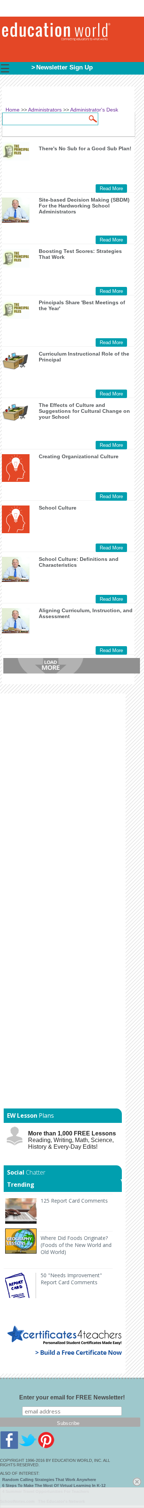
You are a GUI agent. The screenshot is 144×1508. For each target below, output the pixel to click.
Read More (111, 188)
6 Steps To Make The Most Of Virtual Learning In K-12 (54, 1485)
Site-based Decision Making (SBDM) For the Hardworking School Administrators (84, 206)
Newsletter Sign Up (64, 67)
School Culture (57, 508)
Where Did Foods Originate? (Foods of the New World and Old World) (76, 1244)
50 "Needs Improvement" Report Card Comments (71, 1279)
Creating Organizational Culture (79, 456)
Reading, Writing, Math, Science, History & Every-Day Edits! (72, 1140)
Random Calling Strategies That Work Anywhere (49, 1479)
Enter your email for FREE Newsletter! (72, 1397)
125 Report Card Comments (74, 1200)
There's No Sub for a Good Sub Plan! (85, 148)
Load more (71, 666)
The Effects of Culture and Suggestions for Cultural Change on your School (84, 411)
